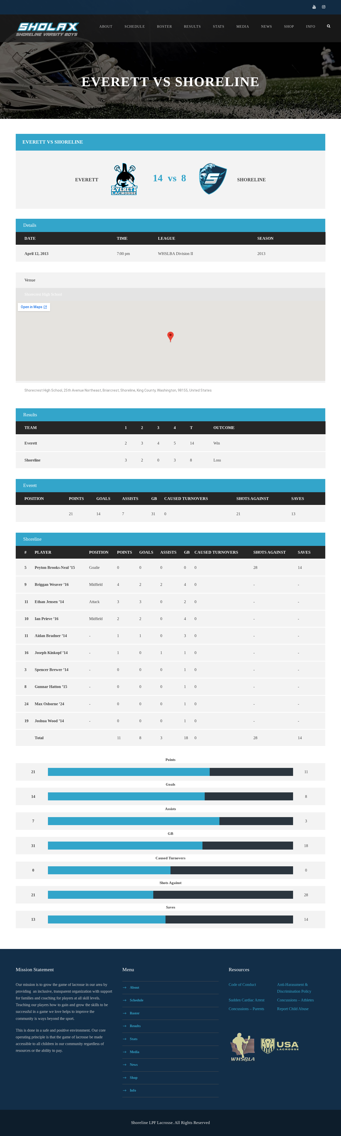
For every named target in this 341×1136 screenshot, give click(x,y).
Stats (218, 26)
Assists (130, 498)
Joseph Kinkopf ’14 (51, 653)
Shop (289, 26)
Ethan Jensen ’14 (49, 602)
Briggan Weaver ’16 (52, 584)
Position (34, 498)
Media (242, 26)
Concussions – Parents (246, 1009)
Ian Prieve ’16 (46, 619)
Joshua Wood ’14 (49, 721)
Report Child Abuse (293, 1009)
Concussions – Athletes (295, 1000)
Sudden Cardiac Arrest (246, 1000)
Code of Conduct (242, 984)
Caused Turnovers (186, 498)
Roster (164, 26)
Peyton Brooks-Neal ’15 (55, 567)
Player (43, 552)
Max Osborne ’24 (49, 704)
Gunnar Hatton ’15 (51, 686)
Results (192, 26)
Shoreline (32, 460)
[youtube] (314, 7)
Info (310, 26)
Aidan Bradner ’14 (51, 636)
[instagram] (323, 7)
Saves (297, 498)
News (266, 26)
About (106, 26)
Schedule (135, 26)
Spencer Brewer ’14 (51, 670)
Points (76, 498)
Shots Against (252, 498)
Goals (103, 498)
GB (154, 498)
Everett (30, 443)
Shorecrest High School (43, 294)
